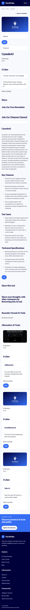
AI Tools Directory (7, 556)
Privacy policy (6, 580)
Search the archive (7, 599)
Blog (3, 565)
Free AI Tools (5, 559)
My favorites (5, 596)
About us (4, 575)
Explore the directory (9, 528)
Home (3, 9)
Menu (25, 3)
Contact (4, 577)
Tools (7, 9)
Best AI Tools (5, 562)
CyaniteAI (12, 9)
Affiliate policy (6, 583)
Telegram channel (7, 593)
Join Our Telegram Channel (14, 117)
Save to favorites (21, 13)
